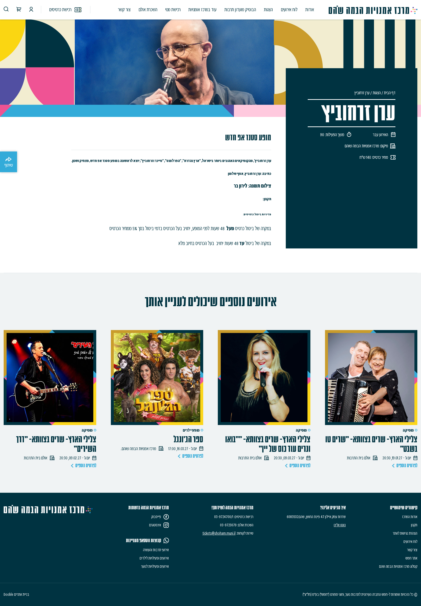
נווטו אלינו (340, 525)
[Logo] (373, 10)
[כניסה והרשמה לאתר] (31, 10)
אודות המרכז (409, 517)
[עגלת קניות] (18, 10)
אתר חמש (411, 558)
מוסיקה (408, 430)
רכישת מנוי (173, 9)
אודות (309, 9)
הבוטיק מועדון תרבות (240, 9)
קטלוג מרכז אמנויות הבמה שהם (398, 566)
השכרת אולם (148, 9)
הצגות (268, 9)
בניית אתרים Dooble (16, 594)
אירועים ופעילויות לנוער (155, 566)
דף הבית (389, 92)
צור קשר (124, 9)
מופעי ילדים (191, 430)
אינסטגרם (155, 525)
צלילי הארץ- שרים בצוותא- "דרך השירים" (56, 444)
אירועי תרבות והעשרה (156, 550)
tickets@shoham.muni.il (219, 533)
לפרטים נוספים (406, 465)
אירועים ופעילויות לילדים (154, 558)
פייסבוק (156, 517)
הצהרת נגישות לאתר (405, 533)
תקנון (414, 525)
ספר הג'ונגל (188, 439)
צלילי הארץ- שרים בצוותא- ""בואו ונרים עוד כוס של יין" (267, 444)
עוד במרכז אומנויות (202, 9)
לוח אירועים (289, 9)
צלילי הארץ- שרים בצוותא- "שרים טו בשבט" (371, 444)
